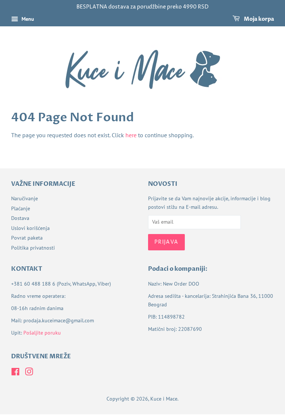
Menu (27, 19)
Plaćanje (20, 208)
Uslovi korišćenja (30, 228)
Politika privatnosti (33, 247)
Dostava (20, 218)
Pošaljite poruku (42, 332)
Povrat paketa (27, 237)
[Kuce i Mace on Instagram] (29, 373)
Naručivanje (24, 198)
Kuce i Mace (163, 398)
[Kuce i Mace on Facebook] (15, 373)
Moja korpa (258, 19)
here (131, 135)
